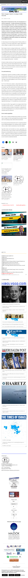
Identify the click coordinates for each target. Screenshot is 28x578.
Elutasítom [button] (18, 575)
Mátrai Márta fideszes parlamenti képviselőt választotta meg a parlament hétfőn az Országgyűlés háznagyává (7, 196)
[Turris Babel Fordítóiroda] (20, 551)
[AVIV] (8, 548)
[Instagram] (18, 12)
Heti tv (3, 252)
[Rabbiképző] (21, 554)
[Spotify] (16, 12)
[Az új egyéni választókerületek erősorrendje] (18, 179)
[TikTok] (14, 12)
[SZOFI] (9, 554)
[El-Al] (15, 548)
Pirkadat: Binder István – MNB (7, 221)
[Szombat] (18, 554)
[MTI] (14, 554)
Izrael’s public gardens (21, 205)
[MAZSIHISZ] (9, 551)
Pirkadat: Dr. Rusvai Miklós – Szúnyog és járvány (11, 234)
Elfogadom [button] (11, 575)
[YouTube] (12, 12)
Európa (6, 203)
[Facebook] (10, 12)
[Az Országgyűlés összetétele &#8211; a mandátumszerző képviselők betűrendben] (7, 165)
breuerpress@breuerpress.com (11, 464)
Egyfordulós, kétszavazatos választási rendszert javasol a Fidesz (7, 157)
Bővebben (23, 575)
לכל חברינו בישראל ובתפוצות (8, 205)
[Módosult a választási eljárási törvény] (7, 179)
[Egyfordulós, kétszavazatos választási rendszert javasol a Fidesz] (7, 152)
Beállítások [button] (5, 575)
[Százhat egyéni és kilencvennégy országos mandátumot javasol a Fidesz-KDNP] (18, 152)
